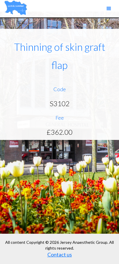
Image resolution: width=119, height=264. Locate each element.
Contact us (59, 254)
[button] (109, 8)
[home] (14, 7)
